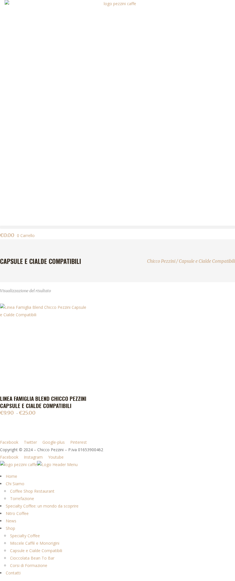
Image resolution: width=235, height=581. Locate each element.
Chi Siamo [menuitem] (15, 483)
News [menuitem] (11, 521)
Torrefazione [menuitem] (22, 498)
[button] (117, 227)
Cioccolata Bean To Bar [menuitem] (32, 558)
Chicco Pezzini (161, 261)
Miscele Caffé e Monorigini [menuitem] (34, 543)
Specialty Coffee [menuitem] (25, 535)
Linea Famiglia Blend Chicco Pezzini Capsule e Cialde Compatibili (43, 401)
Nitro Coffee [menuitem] (17, 513)
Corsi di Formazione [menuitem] (28, 565)
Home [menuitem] (11, 476)
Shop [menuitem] (10, 528)
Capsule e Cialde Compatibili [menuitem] (36, 550)
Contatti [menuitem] (13, 573)
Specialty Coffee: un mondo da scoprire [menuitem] (42, 506)
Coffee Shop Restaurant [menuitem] (32, 491)
